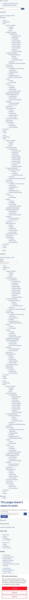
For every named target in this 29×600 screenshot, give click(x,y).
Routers (11, 110)
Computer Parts (13, 34)
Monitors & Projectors (14, 54)
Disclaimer (5, 565)
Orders (5, 132)
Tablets (11, 28)
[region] (14, 587)
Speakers (8, 101)
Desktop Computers (11, 32)
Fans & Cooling (16, 44)
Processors (15, 39)
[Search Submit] (25, 514)
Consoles (11, 85)
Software (14, 49)
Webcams (11, 61)
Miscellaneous (9, 122)
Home (4, 20)
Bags (10, 30)
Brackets (11, 73)
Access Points (12, 117)
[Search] (22, 9)
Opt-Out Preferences (8, 557)
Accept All (14, 588)
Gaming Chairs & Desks (15, 91)
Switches (11, 111)
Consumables (12, 82)
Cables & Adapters (17, 51)
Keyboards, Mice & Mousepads (17, 63)
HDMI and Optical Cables (15, 77)
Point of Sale (9, 120)
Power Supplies (16, 47)
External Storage (16, 42)
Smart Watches (13, 96)
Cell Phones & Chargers (15, 99)
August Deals (6, 22)
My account (6, 534)
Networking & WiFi (11, 108)
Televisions (9, 65)
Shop (4, 23)
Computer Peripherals (11, 53)
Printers (8, 79)
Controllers (12, 87)
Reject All (14, 596)
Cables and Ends (13, 115)
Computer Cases (16, 35)
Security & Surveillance (12, 118)
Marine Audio (12, 125)
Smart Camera (12, 98)
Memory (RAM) (16, 41)
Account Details (7, 539)
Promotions (6, 129)
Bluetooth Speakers (14, 103)
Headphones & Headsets (12, 92)
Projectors (15, 58)
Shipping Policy (7, 562)
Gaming (8, 84)
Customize (14, 592)
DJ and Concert (13, 105)
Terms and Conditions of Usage (11, 563)
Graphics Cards (16, 46)
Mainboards (15, 37)
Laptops (11, 27)
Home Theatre (10, 66)
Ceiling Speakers (13, 72)
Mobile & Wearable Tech (12, 94)
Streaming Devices (14, 75)
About (4, 130)
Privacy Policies (7, 558)
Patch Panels (12, 113)
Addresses (6, 538)
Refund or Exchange (8, 560)
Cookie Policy (6, 555)
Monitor (14, 56)
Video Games (12, 89)
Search (2, 8)
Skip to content (4, 0)
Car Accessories (13, 127)
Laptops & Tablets (10, 25)
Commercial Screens (17, 60)
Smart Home (9, 106)
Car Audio (11, 123)
